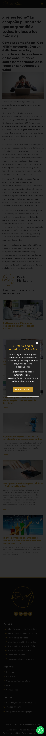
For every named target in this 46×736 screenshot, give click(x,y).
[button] (37, 343)
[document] (23, 368)
